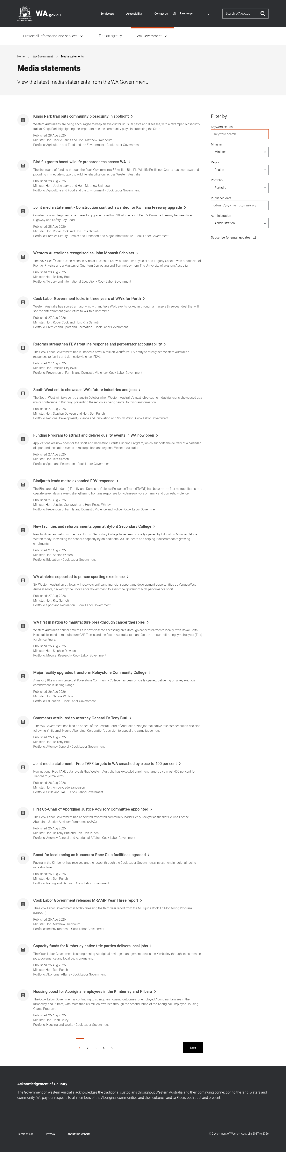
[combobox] (195, 13)
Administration (221, 215)
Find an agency (110, 36)
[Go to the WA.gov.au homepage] (39, 13)
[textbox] (195, 13)
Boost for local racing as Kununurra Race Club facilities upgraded (89, 855)
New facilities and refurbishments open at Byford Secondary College (92, 526)
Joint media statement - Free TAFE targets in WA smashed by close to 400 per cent (105, 763)
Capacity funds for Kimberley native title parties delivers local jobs (90, 946)
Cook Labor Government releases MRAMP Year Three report (85, 900)
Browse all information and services (50, 36)
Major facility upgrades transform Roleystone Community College (90, 672)
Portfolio (217, 180)
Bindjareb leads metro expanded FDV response (73, 481)
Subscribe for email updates (230, 237)
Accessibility (134, 14)
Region (215, 162)
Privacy (50, 1134)
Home (21, 57)
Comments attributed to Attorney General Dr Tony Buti (80, 718)
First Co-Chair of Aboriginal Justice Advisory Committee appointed (90, 809)
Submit (262, 14)
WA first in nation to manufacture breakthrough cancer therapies (89, 622)
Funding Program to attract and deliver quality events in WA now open (93, 435)
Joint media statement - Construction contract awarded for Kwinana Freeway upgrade (107, 207)
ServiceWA (107, 14)
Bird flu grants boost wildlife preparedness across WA (80, 162)
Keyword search (222, 127)
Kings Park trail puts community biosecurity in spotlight (81, 116)
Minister (216, 144)
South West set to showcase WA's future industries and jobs (85, 390)
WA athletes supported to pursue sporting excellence (79, 577)
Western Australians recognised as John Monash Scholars (83, 253)
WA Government (149, 36)
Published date (221, 198)
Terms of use (25, 1134)
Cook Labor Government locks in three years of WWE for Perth (87, 298)
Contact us (161, 14)
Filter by (219, 116)
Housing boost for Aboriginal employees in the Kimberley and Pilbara (92, 991)
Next (193, 1048)
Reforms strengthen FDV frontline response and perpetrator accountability (97, 344)
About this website (79, 1134)
